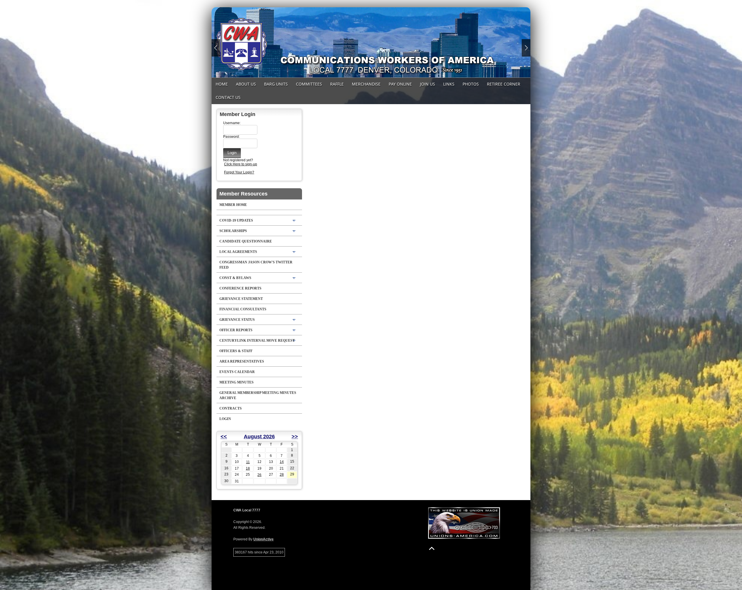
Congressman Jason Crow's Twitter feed (255, 264)
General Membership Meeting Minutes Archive (257, 395)
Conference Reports (240, 288)
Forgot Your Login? (239, 172)
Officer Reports (235, 330)
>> (295, 436)
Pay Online (400, 84)
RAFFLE (337, 84)
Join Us (427, 84)
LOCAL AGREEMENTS (238, 252)
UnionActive (263, 539)
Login (225, 419)
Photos (471, 84)
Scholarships (233, 231)
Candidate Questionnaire (245, 241)
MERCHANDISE (366, 84)
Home (222, 84)
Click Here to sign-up (240, 164)
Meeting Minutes (236, 382)
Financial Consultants (242, 309)
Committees (309, 84)
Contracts (230, 408)
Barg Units (276, 84)
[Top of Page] (431, 548)
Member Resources (243, 194)
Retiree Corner (503, 84)
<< (224, 436)
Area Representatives (241, 361)
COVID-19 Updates (236, 220)
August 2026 (259, 436)
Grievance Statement (241, 299)
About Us (246, 84)
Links (448, 84)
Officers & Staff (235, 351)
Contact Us (228, 97)
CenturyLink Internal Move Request (257, 341)
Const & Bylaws (235, 278)
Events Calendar (237, 372)
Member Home (233, 205)
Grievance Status (237, 320)
